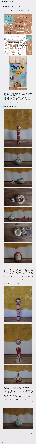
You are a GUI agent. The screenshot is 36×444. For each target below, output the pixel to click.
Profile (21, 1)
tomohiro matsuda (7, 1)
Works (16, 1)
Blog (25, 1)
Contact (29, 1)
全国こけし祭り (12, 102)
